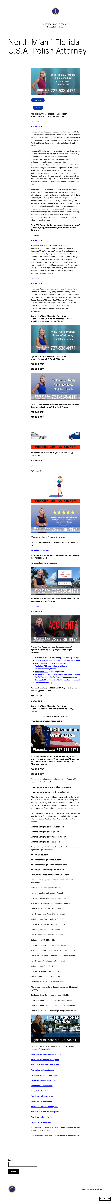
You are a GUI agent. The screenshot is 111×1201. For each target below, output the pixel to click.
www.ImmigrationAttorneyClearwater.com (51, 787)
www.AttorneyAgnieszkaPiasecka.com (49, 865)
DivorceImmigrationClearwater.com (48, 827)
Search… (11, 1160)
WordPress (98, 1189)
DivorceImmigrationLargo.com (45, 832)
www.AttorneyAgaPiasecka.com (46, 860)
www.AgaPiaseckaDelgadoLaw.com (47, 870)
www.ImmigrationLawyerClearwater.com (50, 792)
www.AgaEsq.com (39, 855)
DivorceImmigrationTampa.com (45, 842)
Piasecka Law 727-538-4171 (55, 24)
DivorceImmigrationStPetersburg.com (49, 837)
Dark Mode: (103, 1199)
